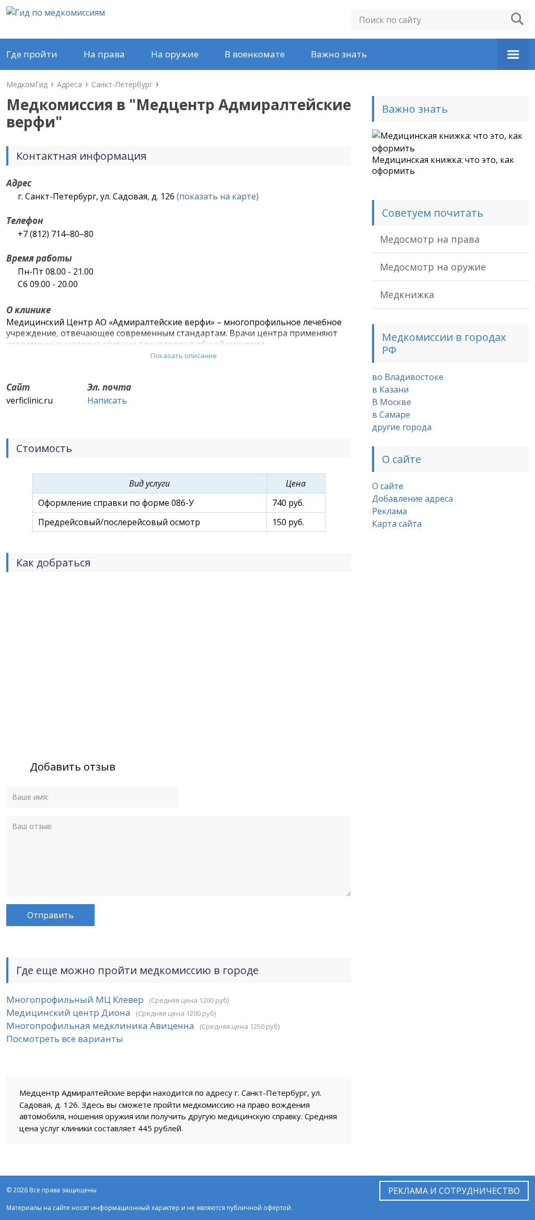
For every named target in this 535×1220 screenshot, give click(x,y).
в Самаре (391, 414)
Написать (107, 400)
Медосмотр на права (430, 239)
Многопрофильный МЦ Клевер (75, 999)
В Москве (391, 402)
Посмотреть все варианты (64, 1039)
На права (104, 54)
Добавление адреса (412, 498)
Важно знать (339, 54)
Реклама (389, 511)
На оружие (175, 54)
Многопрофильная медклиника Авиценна (100, 1026)
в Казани (390, 389)
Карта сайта (397, 523)
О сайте (387, 486)
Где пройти (31, 54)
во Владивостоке (408, 377)
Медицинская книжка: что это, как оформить (443, 165)
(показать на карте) (218, 196)
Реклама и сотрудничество (454, 1191)
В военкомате (255, 54)
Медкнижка (407, 294)
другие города (402, 427)
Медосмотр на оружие (433, 266)
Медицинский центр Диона (68, 1012)
